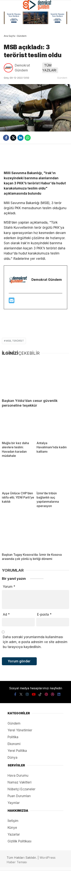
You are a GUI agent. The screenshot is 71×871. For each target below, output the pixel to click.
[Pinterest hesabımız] (42, 865)
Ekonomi (12, 58)
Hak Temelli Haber (19, 85)
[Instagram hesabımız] (21, 865)
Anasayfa (12, 31)
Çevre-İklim (14, 103)
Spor (9, 76)
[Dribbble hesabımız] (49, 865)
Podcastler (14, 40)
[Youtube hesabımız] (28, 865)
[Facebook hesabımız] (8, 865)
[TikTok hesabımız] (35, 865)
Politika (12, 67)
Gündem (11, 49)
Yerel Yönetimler (18, 94)
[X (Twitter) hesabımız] (14, 865)
